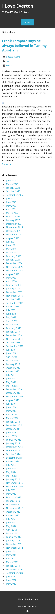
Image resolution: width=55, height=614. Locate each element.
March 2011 (12, 562)
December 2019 (14, 292)
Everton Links (31, 599)
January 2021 (13, 259)
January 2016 (13, 421)
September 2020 (14, 270)
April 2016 (11, 414)
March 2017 (12, 385)
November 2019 (14, 295)
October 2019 (13, 299)
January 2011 (13, 565)
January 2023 (13, 187)
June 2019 (11, 313)
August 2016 (12, 400)
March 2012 (12, 533)
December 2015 (14, 425)
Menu (27, 22)
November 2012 (14, 508)
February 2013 (13, 497)
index (8, 61)
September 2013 (14, 486)
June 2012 (11, 522)
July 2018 (11, 349)
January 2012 (13, 540)
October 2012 (13, 511)
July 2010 (11, 576)
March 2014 (12, 475)
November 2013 (14, 482)
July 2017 (11, 374)
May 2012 (11, 526)
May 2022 (11, 205)
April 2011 (11, 558)
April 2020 (11, 281)
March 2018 (12, 360)
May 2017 (11, 382)
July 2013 (11, 490)
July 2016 (11, 403)
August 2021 (12, 238)
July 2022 (11, 198)
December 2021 (14, 223)
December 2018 (14, 335)
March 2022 (12, 213)
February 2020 (13, 285)
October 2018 (13, 342)
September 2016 (14, 396)
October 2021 (13, 231)
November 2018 (14, 339)
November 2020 (14, 267)
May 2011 (11, 554)
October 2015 (13, 428)
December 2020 (14, 263)
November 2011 (14, 547)
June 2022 (11, 202)
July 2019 (11, 310)
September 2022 (14, 195)
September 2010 (14, 572)
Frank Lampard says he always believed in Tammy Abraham (24, 45)
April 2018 (11, 356)
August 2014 (12, 461)
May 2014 (11, 472)
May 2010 (11, 583)
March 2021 (12, 252)
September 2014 (14, 457)
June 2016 (11, 407)
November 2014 (14, 450)
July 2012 (11, 518)
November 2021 (14, 227)
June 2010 (11, 580)
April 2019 (11, 321)
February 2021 (13, 256)
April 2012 (11, 529)
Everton (9, 65)
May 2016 (11, 410)
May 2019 (11, 317)
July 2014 (11, 464)
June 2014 (11, 468)
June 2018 (11, 353)
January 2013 (13, 500)
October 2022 (13, 191)
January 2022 (13, 220)
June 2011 (11, 551)
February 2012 (13, 536)
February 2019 (13, 328)
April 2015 (11, 436)
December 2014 (14, 446)
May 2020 (11, 277)
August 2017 (12, 371)
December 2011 (14, 544)
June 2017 (11, 378)
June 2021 (11, 245)
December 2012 (14, 504)
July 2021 (11, 241)
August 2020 (12, 274)
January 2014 (13, 479)
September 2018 (14, 346)
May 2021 (11, 249)
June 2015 (11, 432)
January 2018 (13, 364)
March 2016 (12, 418)
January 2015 (13, 443)
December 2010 (14, 569)
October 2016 (13, 392)
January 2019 (13, 331)
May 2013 (11, 493)
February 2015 (13, 439)
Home (21, 599)
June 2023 (11, 180)
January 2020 (13, 288)
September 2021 (14, 234)
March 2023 (12, 184)
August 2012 (12, 515)
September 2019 (14, 303)
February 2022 (13, 216)
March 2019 (12, 324)
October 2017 (13, 367)
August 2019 (12, 306)
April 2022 (11, 209)
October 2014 (13, 454)
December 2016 (14, 389)
